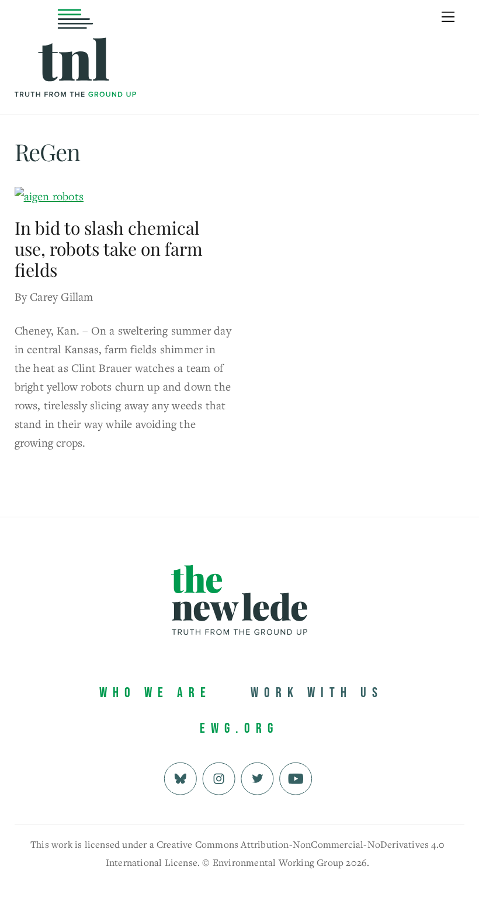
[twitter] (257, 777)
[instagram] (218, 777)
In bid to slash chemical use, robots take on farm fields (109, 248)
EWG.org (239, 728)
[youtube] (296, 777)
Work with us (317, 692)
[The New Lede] (75, 73)
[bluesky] (180, 777)
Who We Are (155, 692)
